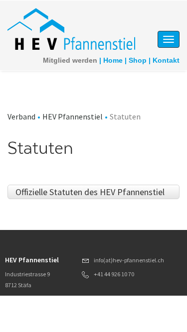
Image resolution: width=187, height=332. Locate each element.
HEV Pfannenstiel (72, 116)
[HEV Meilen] (73, 30)
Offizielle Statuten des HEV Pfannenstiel (90, 192)
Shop (138, 60)
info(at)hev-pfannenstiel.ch (129, 260)
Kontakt (166, 60)
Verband (21, 116)
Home (113, 60)
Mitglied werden (70, 60)
